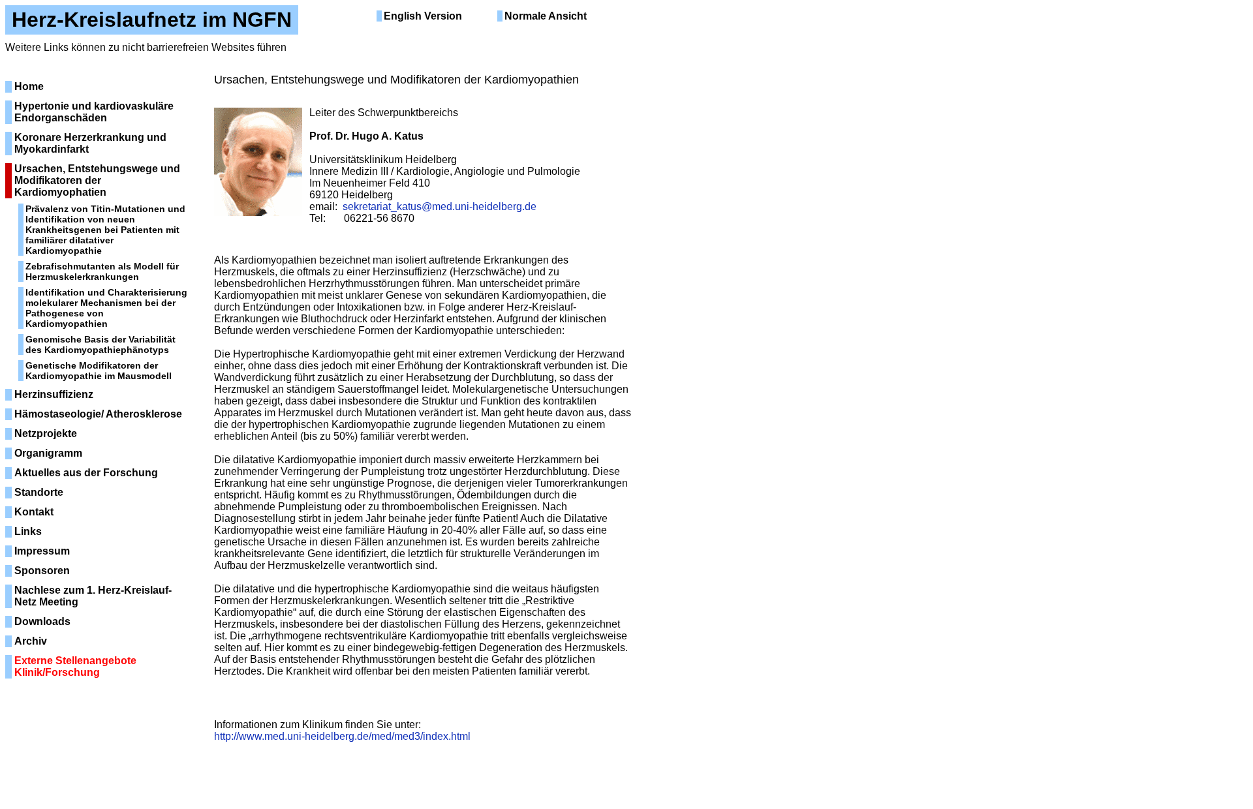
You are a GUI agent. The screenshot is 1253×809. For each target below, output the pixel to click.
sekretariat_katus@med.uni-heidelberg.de (439, 206)
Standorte (38, 492)
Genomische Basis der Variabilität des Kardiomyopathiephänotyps (100, 344)
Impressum (42, 551)
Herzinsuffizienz (53, 394)
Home (29, 86)
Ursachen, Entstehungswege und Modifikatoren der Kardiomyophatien (97, 180)
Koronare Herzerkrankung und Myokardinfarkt (90, 143)
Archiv (30, 641)
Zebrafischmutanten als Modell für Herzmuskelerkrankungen (102, 271)
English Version (423, 16)
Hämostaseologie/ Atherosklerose (98, 414)
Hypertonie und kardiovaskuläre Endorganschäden (94, 111)
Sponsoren (42, 570)
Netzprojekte (45, 433)
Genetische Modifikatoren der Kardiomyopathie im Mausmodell (98, 370)
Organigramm (48, 453)
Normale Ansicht (545, 16)
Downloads (42, 621)
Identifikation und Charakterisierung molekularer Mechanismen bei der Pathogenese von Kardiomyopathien (106, 308)
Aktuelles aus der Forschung (86, 472)
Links (28, 531)
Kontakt (34, 511)
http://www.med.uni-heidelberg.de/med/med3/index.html (342, 736)
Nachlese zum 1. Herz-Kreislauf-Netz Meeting (93, 596)
